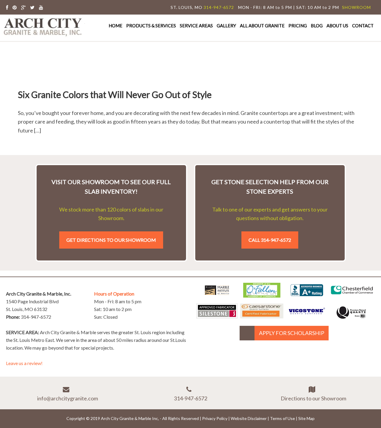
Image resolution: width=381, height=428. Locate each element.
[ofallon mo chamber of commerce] (261, 295)
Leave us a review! (24, 363)
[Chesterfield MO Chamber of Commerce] (352, 295)
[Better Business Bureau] (307, 294)
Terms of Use (282, 418)
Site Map (306, 418)
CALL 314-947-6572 (270, 240)
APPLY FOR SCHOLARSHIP (291, 333)
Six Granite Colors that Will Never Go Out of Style (115, 94)
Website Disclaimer (249, 418)
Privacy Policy (214, 418)
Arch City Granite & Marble (43, 26)
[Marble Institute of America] (217, 295)
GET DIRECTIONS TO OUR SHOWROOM (111, 240)
